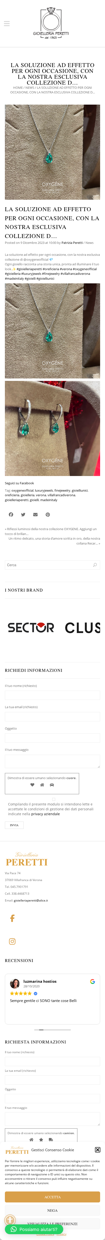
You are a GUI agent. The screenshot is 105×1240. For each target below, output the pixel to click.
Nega (52, 1210)
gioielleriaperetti (16, 500)
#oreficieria (51, 269)
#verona (66, 269)
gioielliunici (80, 490)
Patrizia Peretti (72, 242)
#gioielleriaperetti (29, 269)
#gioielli (30, 278)
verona (41, 495)
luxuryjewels (44, 490)
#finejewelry (51, 273)
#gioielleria (13, 273)
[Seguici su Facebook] (12, 918)
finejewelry (62, 490)
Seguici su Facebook (19, 483)
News (29, 87)
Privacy (61, 1234)
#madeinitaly (14, 278)
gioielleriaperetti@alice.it (31, 900)
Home (18, 87)
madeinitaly (48, 500)
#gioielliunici (45, 278)
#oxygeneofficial (85, 269)
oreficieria (12, 495)
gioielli (34, 500)
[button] (97, 1149)
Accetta (52, 1196)
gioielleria (27, 495)
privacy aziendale (45, 814)
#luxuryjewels (31, 273)
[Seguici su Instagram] (12, 941)
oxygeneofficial (22, 490)
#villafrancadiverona (75, 273)
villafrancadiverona (61, 495)
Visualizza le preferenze (52, 1223)
